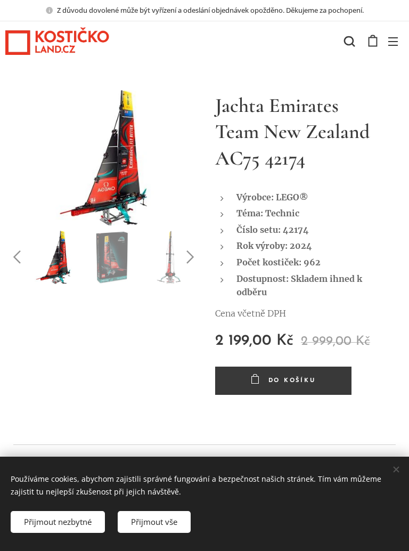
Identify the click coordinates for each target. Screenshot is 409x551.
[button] (349, 41)
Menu (393, 41)
